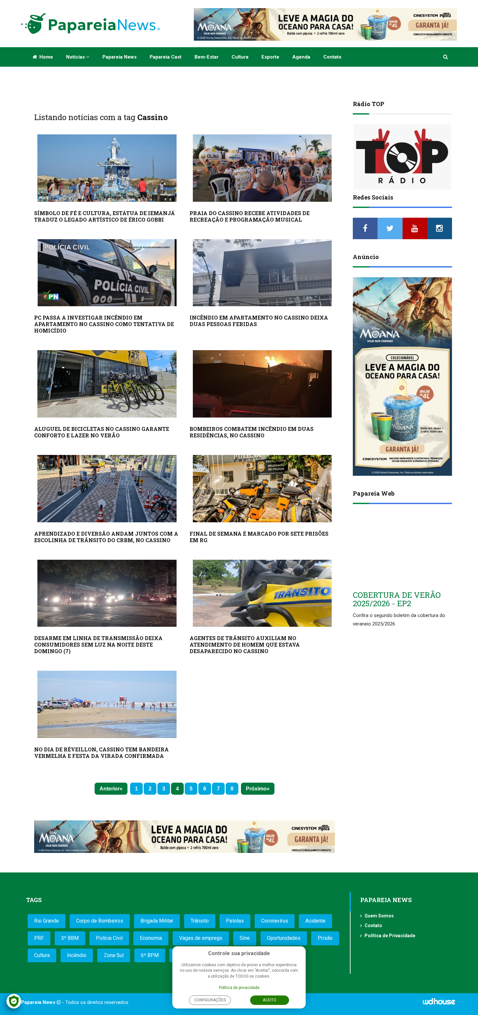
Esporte (270, 57)
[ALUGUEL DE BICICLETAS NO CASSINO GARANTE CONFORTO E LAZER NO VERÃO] (107, 384)
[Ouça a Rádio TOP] (402, 156)
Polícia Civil (109, 938)
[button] (446, 57)
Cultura (240, 57)
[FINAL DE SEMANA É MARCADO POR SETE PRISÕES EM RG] (262, 489)
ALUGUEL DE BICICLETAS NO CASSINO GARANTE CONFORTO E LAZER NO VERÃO (101, 432)
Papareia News (119, 57)
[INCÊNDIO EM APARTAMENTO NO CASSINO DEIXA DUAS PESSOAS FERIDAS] (262, 273)
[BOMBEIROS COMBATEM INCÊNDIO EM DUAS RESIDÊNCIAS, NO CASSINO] (262, 384)
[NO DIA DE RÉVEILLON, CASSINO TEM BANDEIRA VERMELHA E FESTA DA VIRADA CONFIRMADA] (107, 704)
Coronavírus (274, 921)
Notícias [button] (76, 57)
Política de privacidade (239, 987)
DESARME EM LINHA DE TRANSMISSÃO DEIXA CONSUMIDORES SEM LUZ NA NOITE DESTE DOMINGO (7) (98, 644)
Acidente (315, 921)
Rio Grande (46, 921)
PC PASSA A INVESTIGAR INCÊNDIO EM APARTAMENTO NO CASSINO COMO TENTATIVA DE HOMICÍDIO (104, 324)
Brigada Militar (156, 921)
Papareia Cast (165, 57)
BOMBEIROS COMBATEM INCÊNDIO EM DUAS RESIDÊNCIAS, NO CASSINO (251, 432)
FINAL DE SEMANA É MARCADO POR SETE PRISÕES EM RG (259, 536)
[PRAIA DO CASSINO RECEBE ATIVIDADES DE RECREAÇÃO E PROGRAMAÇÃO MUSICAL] (262, 168)
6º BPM (150, 955)
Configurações (210, 1000)
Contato (332, 57)
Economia (151, 938)
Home (45, 57)
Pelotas (235, 921)
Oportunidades (283, 938)
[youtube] (415, 228)
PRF (39, 938)
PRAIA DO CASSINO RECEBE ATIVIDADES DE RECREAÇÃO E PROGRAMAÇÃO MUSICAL (250, 216)
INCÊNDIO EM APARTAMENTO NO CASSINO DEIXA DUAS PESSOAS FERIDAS (259, 320)
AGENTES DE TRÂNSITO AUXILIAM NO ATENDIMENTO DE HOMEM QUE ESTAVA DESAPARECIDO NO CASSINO (245, 644)
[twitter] (390, 228)
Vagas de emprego (200, 938)
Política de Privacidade (390, 935)
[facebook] (365, 228)
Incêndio (76, 955)
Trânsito (200, 921)
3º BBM (70, 938)
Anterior (110, 788)
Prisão (325, 938)
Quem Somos (379, 915)
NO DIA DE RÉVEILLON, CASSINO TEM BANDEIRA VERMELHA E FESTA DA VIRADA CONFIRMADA (101, 752)
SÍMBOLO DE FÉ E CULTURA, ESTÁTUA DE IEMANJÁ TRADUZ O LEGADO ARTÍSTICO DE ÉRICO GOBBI (104, 216)
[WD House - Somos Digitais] (439, 1004)
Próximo (256, 788)
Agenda (301, 57)
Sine (245, 938)
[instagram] (439, 228)
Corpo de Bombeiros (99, 921)
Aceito (269, 1000)
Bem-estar (206, 57)
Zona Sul (114, 955)
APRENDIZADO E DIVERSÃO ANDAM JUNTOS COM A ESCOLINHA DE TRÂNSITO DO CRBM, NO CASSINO (106, 536)
